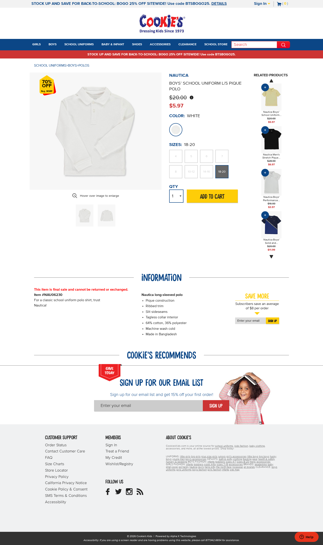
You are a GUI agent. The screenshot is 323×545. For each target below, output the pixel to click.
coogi (174, 467)
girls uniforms (184, 469)
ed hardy (184, 467)
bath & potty (225, 459)
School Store (215, 44)
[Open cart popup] (290, 4)
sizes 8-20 (243, 462)
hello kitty (210, 467)
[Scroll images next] (271, 257)
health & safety (266, 459)
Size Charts (54, 464)
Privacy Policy (57, 477)
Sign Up (272, 321)
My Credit (113, 458)
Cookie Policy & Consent (66, 489)
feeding (247, 459)
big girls (196, 456)
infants (211, 462)
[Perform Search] (283, 44)
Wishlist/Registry (119, 464)
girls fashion (214, 469)
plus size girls (209, 456)
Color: (177, 116)
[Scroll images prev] (271, 80)
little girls (185, 456)
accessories (263, 462)
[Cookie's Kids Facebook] (107, 493)
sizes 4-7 (231, 462)
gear (255, 459)
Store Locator (56, 470)
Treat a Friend (117, 451)
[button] (44, 44)
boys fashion (199, 469)
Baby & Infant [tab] (113, 44)
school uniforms (224, 446)
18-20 (222, 171)
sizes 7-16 (222, 464)
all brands (249, 467)
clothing (237, 459)
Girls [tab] (36, 44)
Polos (83, 65)
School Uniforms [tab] (79, 44)
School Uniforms (50, 65)
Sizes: (175, 144)
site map (235, 469)
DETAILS (219, 4)
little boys (252, 456)
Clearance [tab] (187, 44)
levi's (201, 467)
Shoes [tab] (137, 44)
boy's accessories (195, 459)
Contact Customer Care (65, 451)
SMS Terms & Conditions (66, 496)
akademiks (261, 464)
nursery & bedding (176, 462)
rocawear (237, 467)
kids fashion (241, 446)
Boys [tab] (52, 44)
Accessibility (55, 502)
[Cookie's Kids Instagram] (129, 493)
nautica (193, 467)
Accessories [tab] (160, 44)
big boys (264, 456)
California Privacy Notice (66, 483)
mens (253, 462)
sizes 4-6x (210, 464)
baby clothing (257, 446)
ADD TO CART (212, 197)
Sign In (261, 4)
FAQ (49, 458)
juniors (222, 456)
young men (178, 459)
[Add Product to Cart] (265, 87)
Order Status (56, 445)
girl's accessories (236, 456)
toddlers (220, 462)
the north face (224, 467)
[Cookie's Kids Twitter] (118, 493)
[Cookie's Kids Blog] (140, 493)
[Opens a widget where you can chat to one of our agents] (306, 537)
